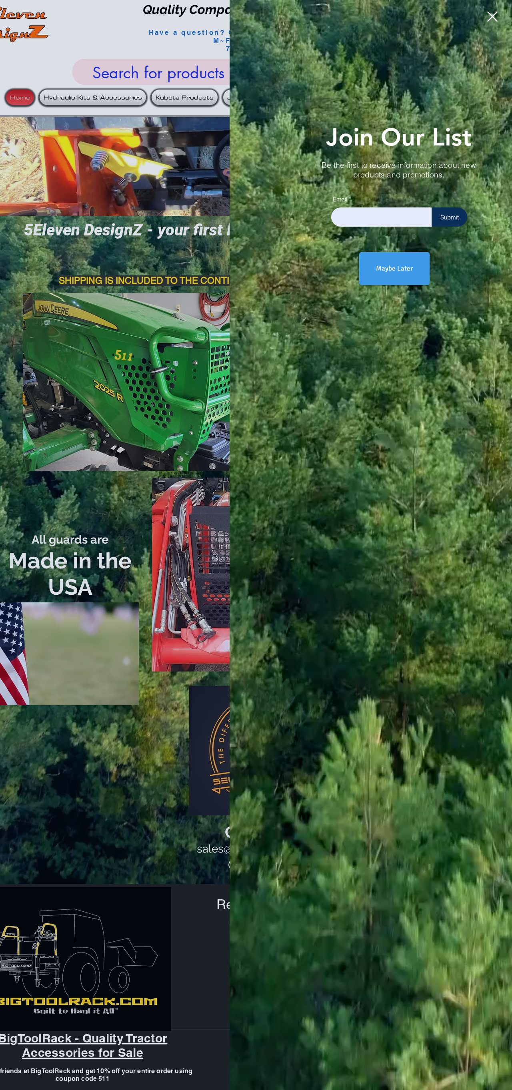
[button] (492, 16)
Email (340, 199)
